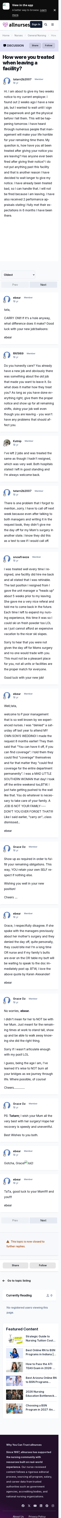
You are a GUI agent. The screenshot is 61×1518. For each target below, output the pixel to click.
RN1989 (18, 353)
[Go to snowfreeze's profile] (7, 558)
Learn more (7, 10)
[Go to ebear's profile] (7, 299)
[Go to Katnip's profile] (7, 442)
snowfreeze (21, 557)
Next (43, 284)
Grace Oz (19, 847)
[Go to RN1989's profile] (7, 355)
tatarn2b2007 (22, 79)
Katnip (17, 441)
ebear (17, 297)
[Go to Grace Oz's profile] (7, 848)
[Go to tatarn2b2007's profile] (7, 81)
